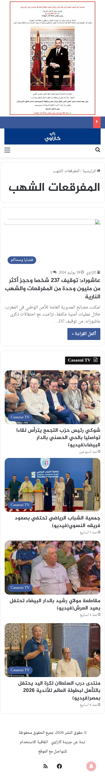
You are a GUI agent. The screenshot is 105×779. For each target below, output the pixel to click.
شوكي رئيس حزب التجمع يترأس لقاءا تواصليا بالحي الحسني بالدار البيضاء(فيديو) (58, 438)
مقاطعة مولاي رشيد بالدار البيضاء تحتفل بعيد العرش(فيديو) (55, 605)
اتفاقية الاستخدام (34, 742)
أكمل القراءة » (84, 334)
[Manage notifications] (91, 766)
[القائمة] (7, 150)
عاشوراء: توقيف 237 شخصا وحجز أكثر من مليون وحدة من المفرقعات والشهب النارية (52, 289)
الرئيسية (90, 171)
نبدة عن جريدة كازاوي (68, 742)
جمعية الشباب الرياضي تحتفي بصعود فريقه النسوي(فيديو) (57, 522)
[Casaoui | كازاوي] (52, 136)
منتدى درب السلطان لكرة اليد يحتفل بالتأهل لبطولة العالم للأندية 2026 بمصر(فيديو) (59, 690)
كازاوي (91, 272)
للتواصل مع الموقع (52, 751)
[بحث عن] (98, 150)
